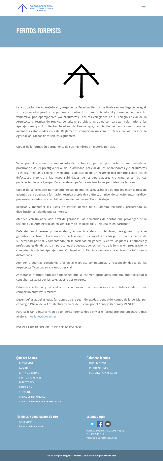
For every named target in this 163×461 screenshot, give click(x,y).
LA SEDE (23, 368)
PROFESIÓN (25, 387)
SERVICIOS (25, 392)
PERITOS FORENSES (30, 377)
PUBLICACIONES (98, 368)
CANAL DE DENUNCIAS (32, 396)
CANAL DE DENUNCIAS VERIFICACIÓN (40, 401)
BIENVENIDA (26, 363)
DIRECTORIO (26, 382)
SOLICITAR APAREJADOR (103, 373)
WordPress (110, 455)
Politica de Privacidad (31, 426)
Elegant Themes (72, 455)
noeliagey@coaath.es (42, 316)
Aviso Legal (25, 421)
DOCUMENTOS (97, 363)
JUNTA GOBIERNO (29, 373)
